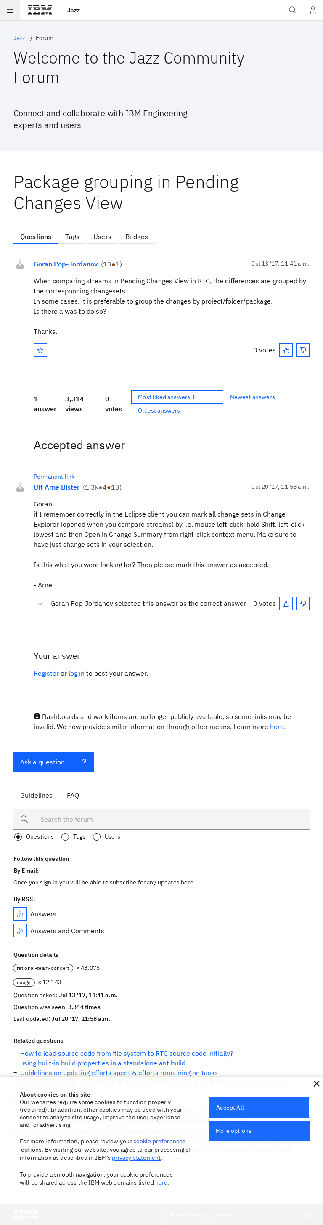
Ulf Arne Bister (56, 487)
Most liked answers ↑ (167, 397)
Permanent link (54, 476)
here (161, 1182)
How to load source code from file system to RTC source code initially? (126, 1053)
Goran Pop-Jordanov (66, 264)
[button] (317, 1084)
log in (77, 673)
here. (278, 726)
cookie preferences (159, 1141)
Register (46, 673)
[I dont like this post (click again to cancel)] (303, 350)
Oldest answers (159, 410)
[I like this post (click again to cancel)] (286, 350)
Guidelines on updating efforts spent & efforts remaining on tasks (119, 1072)
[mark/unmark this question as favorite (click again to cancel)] (40, 350)
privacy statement (136, 1157)
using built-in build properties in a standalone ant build (102, 1063)
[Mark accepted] (40, 603)
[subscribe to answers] (20, 914)
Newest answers (252, 397)
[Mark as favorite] (40, 350)
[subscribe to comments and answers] (20, 930)
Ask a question (42, 762)
